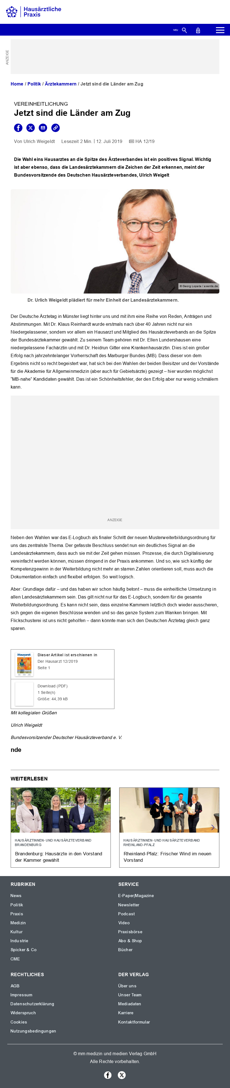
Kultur (17, 931)
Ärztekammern (61, 84)
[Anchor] (24, 749)
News (16, 895)
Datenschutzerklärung (32, 1003)
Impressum (22, 994)
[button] (213, 827)
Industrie (19, 940)
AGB (15, 985)
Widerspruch (23, 1012)
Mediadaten (130, 1003)
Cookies (19, 1022)
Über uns (127, 985)
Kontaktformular (134, 1022)
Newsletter (129, 904)
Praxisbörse (130, 931)
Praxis (17, 913)
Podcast (126, 913)
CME (15, 959)
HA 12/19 (145, 141)
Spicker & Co (24, 949)
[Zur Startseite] (33, 11)
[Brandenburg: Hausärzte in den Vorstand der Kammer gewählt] (61, 827)
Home (17, 84)
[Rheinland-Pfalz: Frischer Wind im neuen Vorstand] (169, 827)
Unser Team (130, 994)
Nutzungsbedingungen (33, 1031)
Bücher (125, 949)
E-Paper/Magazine (136, 895)
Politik (34, 84)
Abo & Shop (130, 940)
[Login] (198, 30)
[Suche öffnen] (184, 30)
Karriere (126, 1012)
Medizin (18, 922)
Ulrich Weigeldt (39, 141)
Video (124, 922)
